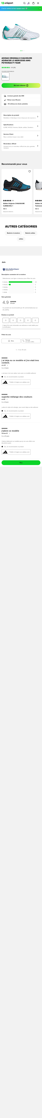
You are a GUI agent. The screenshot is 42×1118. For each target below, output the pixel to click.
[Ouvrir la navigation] (38, 3)
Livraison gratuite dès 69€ (15, 96)
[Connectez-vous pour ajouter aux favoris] (29, 171)
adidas (21, 239)
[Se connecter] (28, 3)
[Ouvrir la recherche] (24, 3)
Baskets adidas (30, 233)
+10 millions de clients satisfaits (17, 104)
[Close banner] (40, 8)
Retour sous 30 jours (14, 100)
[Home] (7, 3)
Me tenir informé (19, 85)
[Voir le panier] (33, 3)
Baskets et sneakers (13, 233)
